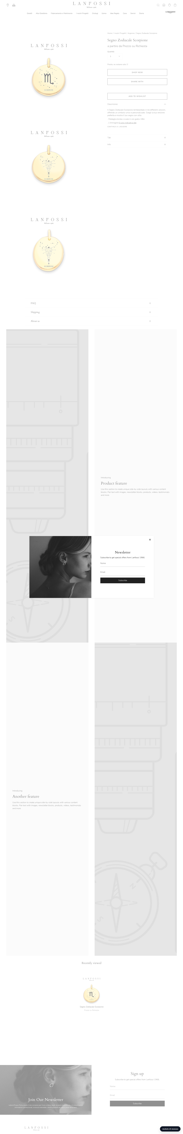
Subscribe (122, 580)
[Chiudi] (150, 539)
